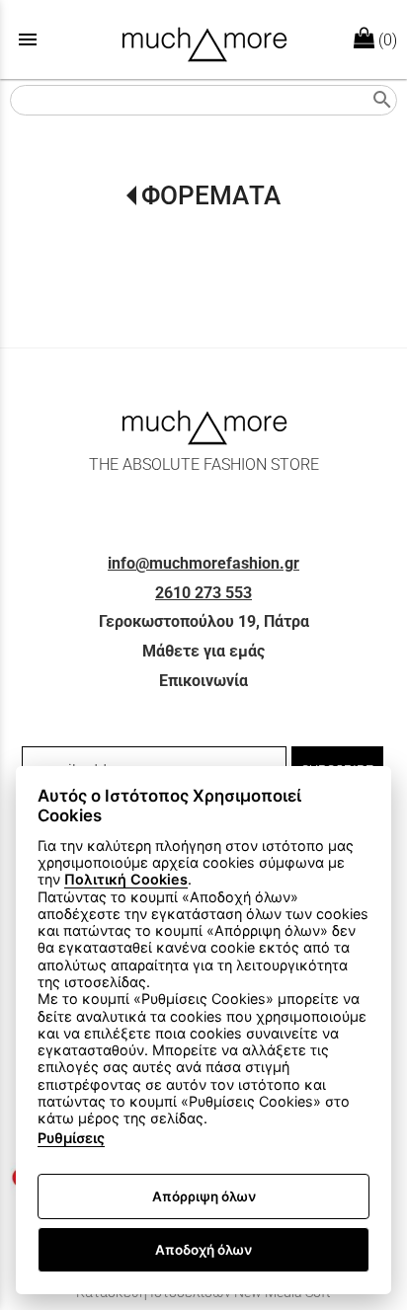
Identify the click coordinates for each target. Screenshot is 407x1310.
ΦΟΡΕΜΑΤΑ (211, 195)
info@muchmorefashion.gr (203, 563)
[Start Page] (204, 39)
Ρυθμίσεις (71, 1137)
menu (28, 39)
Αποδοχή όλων (203, 1250)
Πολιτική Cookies (126, 879)
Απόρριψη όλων (204, 1196)
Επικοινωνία (203, 680)
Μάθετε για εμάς (203, 651)
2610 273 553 (203, 592)
